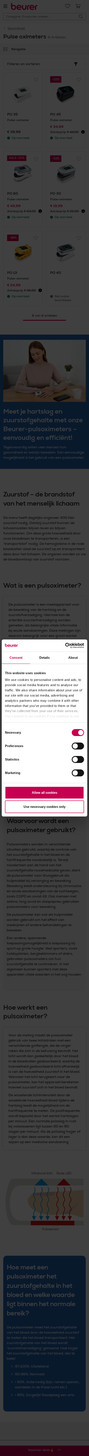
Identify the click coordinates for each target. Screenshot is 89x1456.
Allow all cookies (44, 792)
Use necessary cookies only (44, 807)
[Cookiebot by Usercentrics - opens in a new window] (65, 645)
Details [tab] (44, 657)
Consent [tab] (16, 657)
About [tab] (73, 657)
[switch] (78, 746)
